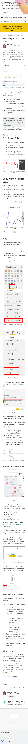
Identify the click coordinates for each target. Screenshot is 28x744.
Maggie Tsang (10, 44)
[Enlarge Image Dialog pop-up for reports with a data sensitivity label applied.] (14, 552)
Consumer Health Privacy (20, 741)
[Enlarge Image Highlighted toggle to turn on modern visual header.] (14, 400)
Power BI (13, 654)
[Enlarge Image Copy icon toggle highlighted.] (14, 353)
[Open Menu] (26, 21)
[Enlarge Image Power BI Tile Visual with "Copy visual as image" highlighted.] (14, 164)
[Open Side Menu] (2, 17)
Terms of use (22, 736)
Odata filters (14, 618)
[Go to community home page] (9, 17)
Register (20, 17)
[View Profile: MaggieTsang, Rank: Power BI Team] (4, 46)
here (9, 125)
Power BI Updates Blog (7, 21)
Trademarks (3, 738)
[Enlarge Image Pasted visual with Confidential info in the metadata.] (14, 580)
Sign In (24, 17)
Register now (4, 12)
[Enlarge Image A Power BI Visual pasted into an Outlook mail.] (14, 75)
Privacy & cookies (14, 736)
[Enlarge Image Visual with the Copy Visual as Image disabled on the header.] (14, 483)
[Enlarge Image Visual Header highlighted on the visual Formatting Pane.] (14, 293)
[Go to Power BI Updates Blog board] (4, 702)
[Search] (16, 17)
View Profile (11, 696)
